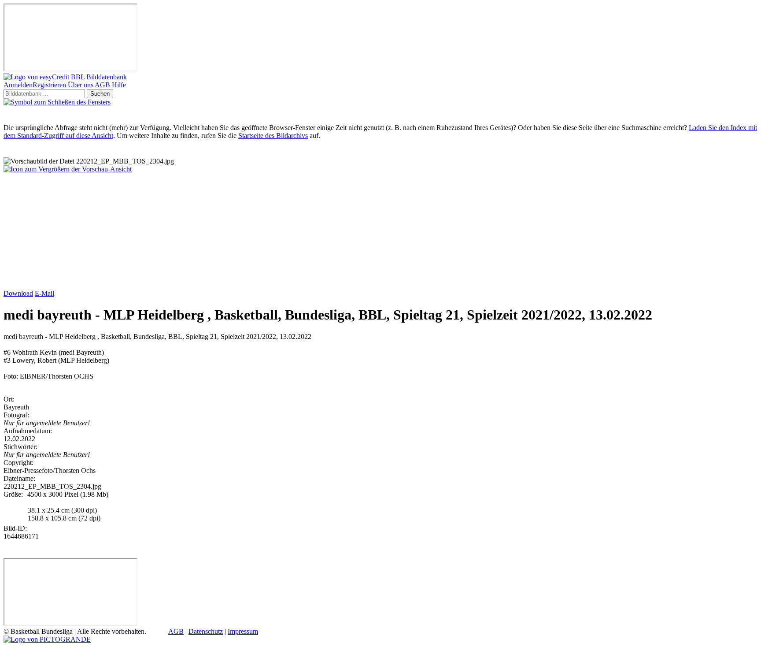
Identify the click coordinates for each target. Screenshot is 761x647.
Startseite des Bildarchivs (273, 135)
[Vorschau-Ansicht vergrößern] (68, 169)
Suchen (100, 93)
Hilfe (119, 85)
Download (18, 293)
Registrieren (49, 85)
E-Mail (44, 293)
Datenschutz (205, 631)
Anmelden (18, 85)
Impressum (243, 631)
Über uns (80, 85)
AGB (102, 85)
